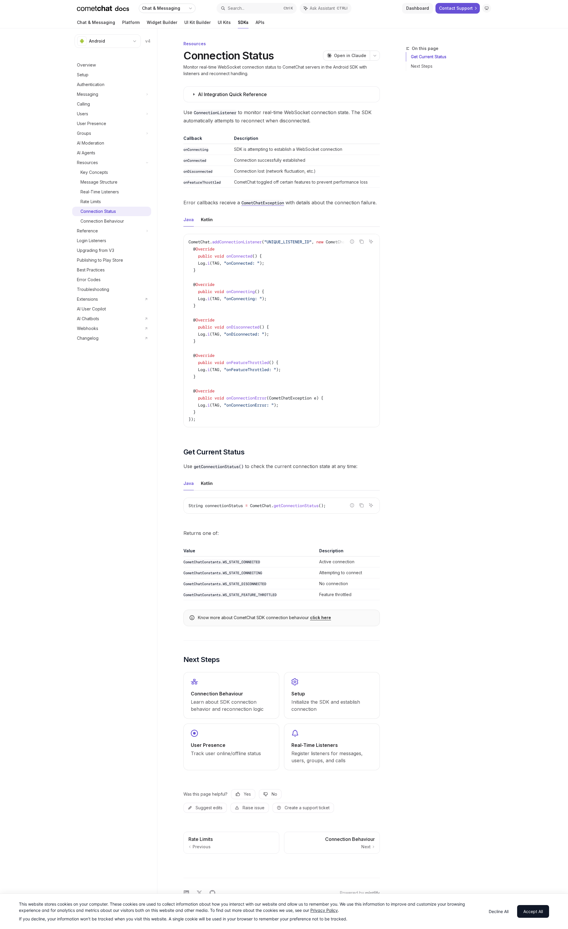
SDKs (243, 22)
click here (320, 617)
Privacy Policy (324, 910)
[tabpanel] (281, 335)
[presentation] (282, 330)
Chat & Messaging (96, 22)
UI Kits (224, 22)
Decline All (499, 911)
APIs (260, 22)
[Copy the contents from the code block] (361, 241)
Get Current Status (428, 56)
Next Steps (422, 66)
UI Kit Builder (197, 22)
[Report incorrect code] (352, 241)
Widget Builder (162, 22)
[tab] (188, 219)
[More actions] (375, 56)
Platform (131, 22)
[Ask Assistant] (371, 241)
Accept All (533, 911)
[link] (231, 695)
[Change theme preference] (486, 8)
